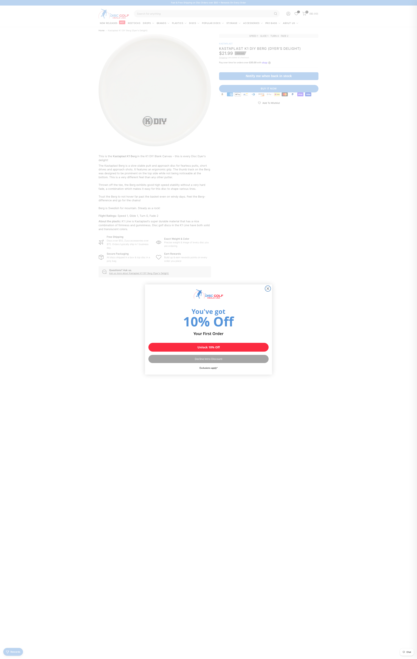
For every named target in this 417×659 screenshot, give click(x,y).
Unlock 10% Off (208, 347)
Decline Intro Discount (208, 359)
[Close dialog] (268, 288)
